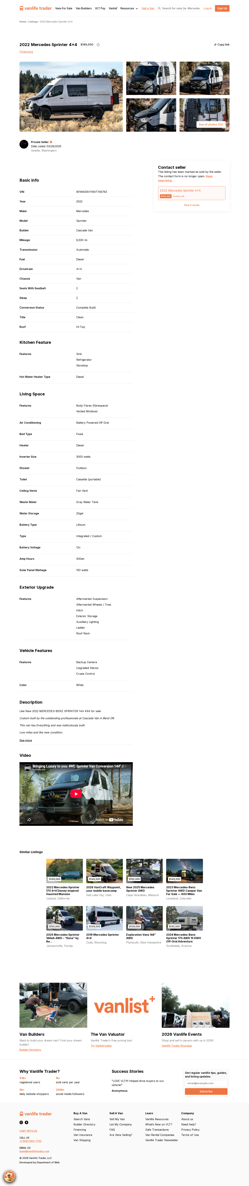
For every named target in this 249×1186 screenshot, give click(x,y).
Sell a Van (148, 8)
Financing (26, 51)
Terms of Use (190, 1135)
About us (187, 1119)
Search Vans (82, 1119)
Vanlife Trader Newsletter (161, 1140)
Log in (208, 8)
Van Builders (84, 8)
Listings (33, 21)
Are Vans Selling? (120, 1135)
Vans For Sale (63, 8)
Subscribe (206, 1091)
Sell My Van (117, 1119)
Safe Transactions (157, 1129)
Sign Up (222, 8)
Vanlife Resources (157, 1119)
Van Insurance (83, 1135)
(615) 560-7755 (32, 1141)
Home (22, 21)
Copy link (223, 44)
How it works (192, 205)
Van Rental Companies (159, 1135)
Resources (127, 8)
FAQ (112, 1129)
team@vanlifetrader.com (34, 1151)
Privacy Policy (190, 1129)
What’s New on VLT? (158, 1124)
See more (25, 740)
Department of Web (48, 1162)
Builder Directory (84, 1124)
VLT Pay (100, 8)
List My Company (120, 1124)
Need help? (188, 1124)
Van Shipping (82, 1140)
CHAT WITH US (28, 1130)
